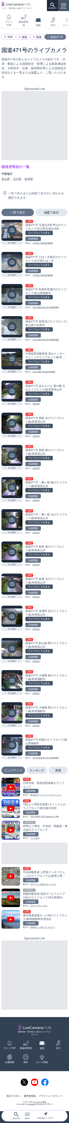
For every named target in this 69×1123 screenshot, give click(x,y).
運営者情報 (30, 1096)
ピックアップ (13, 770)
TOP (10, 37)
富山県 (5, 179)
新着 (58, 770)
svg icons (32, 1104)
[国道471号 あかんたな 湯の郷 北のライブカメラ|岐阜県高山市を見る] (11, 391)
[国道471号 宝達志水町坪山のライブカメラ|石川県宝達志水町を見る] (11, 230)
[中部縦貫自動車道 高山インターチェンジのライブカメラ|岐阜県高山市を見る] (11, 358)
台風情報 (9, 1062)
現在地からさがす (46, 1117)
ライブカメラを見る (39, 232)
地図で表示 (51, 212)
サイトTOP (9, 23)
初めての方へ (13, 1096)
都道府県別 (23, 23)
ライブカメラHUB (39, 1102)
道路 (38, 25)
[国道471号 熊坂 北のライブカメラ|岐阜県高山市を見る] (11, 423)
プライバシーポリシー (51, 1096)
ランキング (36, 770)
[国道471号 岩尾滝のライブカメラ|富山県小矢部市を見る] (11, 326)
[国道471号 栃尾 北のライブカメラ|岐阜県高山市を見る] (11, 584)
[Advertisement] (34, 125)
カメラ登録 (42, 1062)
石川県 (17, 179)
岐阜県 (29, 179)
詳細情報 (33, 238)
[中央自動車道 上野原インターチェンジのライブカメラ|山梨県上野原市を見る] (34, 876)
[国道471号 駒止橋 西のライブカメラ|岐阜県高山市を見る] (11, 648)
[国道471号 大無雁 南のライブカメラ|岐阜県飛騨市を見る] (11, 680)
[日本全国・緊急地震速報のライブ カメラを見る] (34, 787)
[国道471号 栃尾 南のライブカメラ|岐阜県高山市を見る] (11, 552)
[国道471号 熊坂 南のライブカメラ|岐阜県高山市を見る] (11, 455)
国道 (39, 37)
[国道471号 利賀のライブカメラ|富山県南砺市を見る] (11, 745)
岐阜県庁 (36, 404)
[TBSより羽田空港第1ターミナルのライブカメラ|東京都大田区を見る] (34, 808)
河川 (53, 25)
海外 (25, 1062)
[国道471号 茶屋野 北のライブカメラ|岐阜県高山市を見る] (11, 616)
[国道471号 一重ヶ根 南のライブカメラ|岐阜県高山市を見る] (11, 487)
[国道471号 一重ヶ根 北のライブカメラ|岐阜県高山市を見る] (11, 519)
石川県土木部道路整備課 (43, 243)
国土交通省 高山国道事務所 (44, 371)
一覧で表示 (17, 212)
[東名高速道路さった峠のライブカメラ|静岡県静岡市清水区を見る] (34, 919)
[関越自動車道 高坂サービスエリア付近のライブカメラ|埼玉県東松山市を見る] (34, 898)
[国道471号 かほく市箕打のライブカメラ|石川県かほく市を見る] (11, 262)
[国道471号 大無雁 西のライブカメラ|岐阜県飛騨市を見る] (11, 712)
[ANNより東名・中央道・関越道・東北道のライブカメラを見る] (34, 830)
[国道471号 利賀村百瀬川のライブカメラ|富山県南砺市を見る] (11, 294)
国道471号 (56, 37)
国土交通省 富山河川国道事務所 (46, 307)
